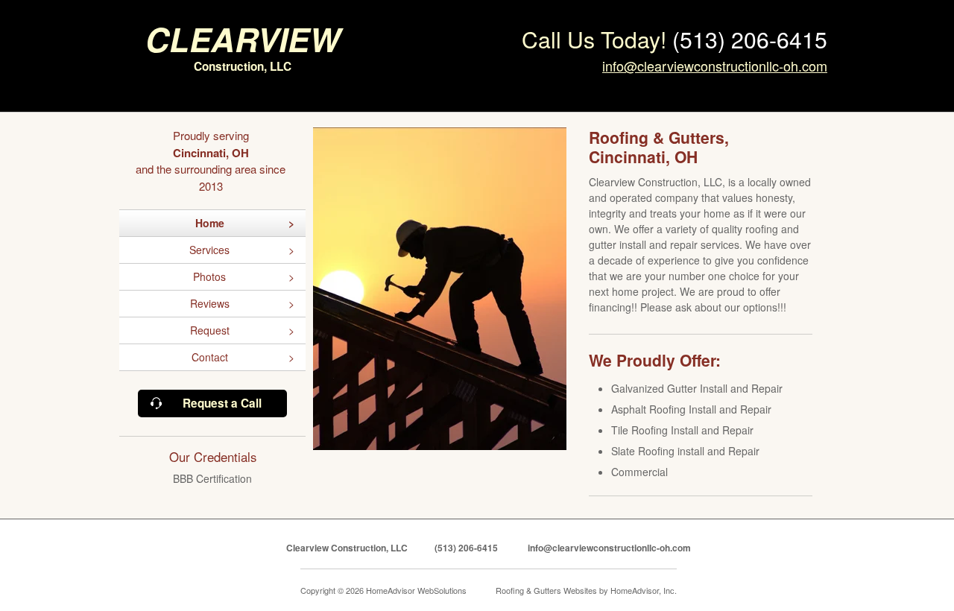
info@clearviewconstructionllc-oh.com (714, 65)
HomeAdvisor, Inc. (643, 590)
